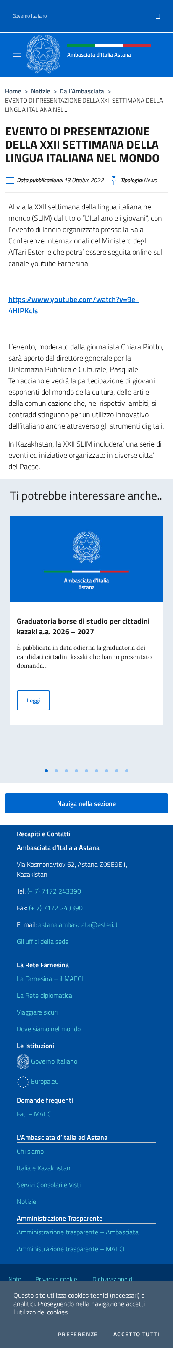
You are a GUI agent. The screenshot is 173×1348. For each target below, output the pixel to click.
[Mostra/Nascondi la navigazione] (17, 54)
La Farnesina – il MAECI (50, 979)
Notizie (40, 91)
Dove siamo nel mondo (49, 1029)
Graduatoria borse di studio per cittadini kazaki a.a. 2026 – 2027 (83, 626)
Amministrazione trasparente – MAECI (71, 1249)
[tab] (46, 770)
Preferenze (78, 1334)
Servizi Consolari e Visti (49, 1185)
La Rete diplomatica (44, 995)
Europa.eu (43, 1081)
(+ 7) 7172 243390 (53, 891)
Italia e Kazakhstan (44, 1168)
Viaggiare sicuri (37, 1012)
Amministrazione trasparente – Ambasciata (78, 1232)
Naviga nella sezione (86, 803)
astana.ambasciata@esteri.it (78, 924)
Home (13, 91)
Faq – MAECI (35, 1114)
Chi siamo (30, 1151)
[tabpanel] (86, 639)
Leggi (38, 700)
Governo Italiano (30, 16)
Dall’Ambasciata (82, 91)
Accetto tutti (136, 1334)
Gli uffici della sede (42, 941)
